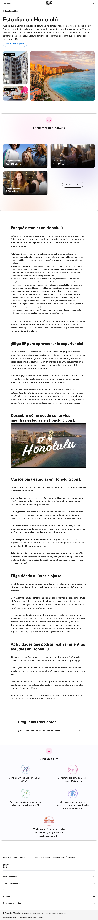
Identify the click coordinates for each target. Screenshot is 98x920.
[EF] (49, 3)
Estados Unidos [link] (59, 857)
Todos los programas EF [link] (19, 857)
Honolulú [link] (71, 857)
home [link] (5, 857)
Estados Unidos (11, 11)
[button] (8, 3)
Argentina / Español (12, 913)
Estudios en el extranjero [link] (40, 857)
